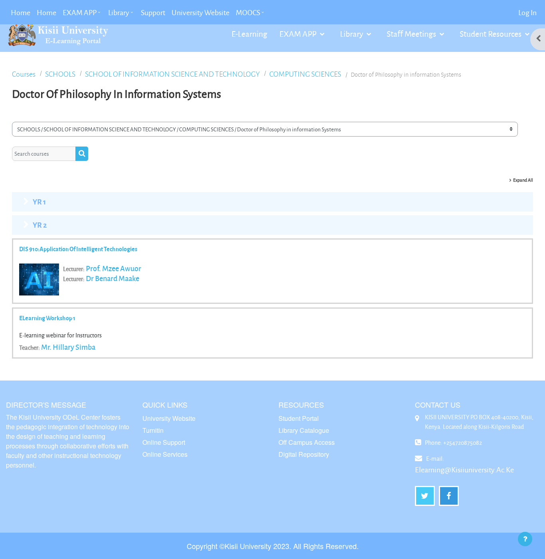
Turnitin (153, 430)
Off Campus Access (306, 442)
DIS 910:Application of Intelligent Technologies (78, 248)
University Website (168, 418)
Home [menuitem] (20, 12)
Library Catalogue (303, 430)
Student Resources (491, 33)
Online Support (163, 442)
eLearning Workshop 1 (47, 317)
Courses (24, 74)
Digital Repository (303, 454)
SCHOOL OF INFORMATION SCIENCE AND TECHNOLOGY (172, 74)
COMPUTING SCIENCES (305, 74)
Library (352, 33)
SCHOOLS (60, 74)
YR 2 (40, 224)
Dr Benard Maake (112, 278)
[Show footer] (525, 539)
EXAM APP (298, 33)
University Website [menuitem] (200, 12)
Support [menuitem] (153, 12)
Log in (527, 12)
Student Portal (298, 418)
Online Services (165, 454)
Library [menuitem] (118, 12)
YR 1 (39, 201)
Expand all (523, 180)
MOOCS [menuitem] (248, 12)
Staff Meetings (412, 33)
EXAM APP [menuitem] (80, 12)
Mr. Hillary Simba (68, 347)
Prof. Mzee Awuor (113, 268)
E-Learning (249, 33)
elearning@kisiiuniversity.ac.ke (464, 469)
